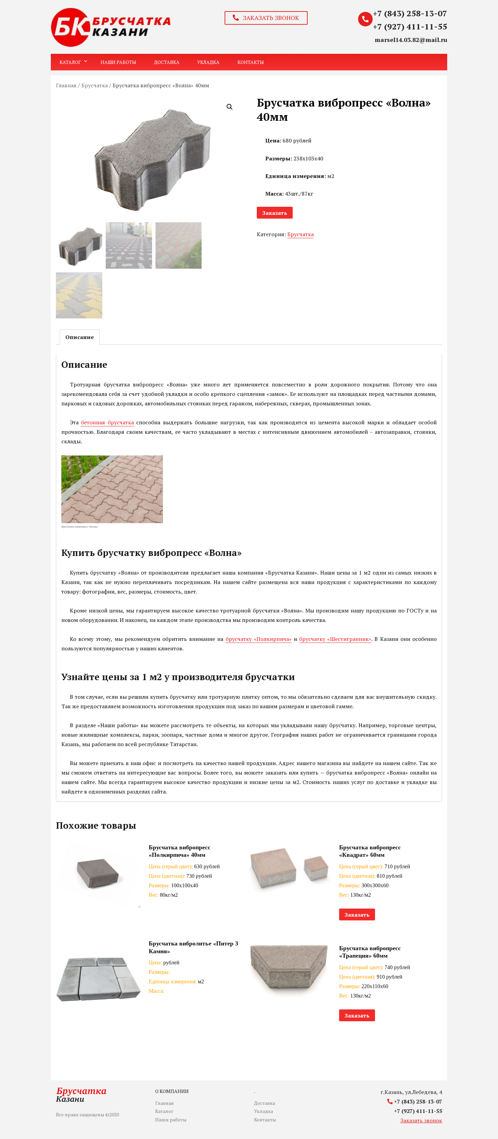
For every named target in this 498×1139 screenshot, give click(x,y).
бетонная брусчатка (107, 422)
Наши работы (118, 62)
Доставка (167, 62)
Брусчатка (94, 85)
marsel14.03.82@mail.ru (411, 40)
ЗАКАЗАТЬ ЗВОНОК (269, 18)
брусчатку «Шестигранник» (335, 639)
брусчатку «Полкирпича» (259, 639)
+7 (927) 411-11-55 (410, 26)
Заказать (274, 213)
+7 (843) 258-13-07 (410, 13)
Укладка (208, 62)
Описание (79, 337)
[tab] (80, 337)
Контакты (250, 62)
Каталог (70, 62)
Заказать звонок (421, 1120)
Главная (66, 85)
